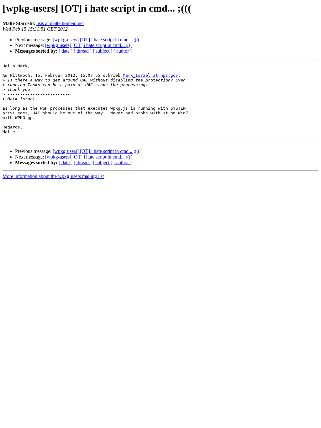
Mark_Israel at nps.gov (150, 75)
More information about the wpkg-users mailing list (53, 176)
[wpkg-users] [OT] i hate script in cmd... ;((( (96, 39)
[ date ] (65, 51)
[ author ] (122, 51)
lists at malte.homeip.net (60, 23)
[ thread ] (83, 51)
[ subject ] (102, 51)
